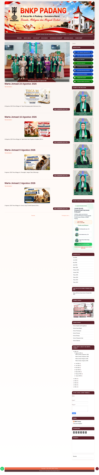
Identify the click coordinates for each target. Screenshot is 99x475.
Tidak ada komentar (8, 86)
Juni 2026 (75, 260)
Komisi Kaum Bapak (77, 328)
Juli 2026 (75, 257)
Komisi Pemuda (76, 333)
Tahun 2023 (75, 279)
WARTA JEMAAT (27, 38)
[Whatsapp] (2, 468)
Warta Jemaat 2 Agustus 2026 (20, 183)
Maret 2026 (75, 267)
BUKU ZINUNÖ (44, 38)
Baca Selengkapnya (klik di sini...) (61, 109)
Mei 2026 (75, 262)
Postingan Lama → (66, 215)
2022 (75, 384)
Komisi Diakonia (76, 340)
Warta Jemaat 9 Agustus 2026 (20, 150)
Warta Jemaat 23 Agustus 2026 (21, 84)
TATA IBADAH (36, 38)
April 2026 (75, 265)
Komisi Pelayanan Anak (78, 338)
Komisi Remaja (76, 335)
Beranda (33, 215)
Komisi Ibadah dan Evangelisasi (80, 325)
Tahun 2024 (75, 277)
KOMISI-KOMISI (78, 38)
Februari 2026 (76, 269)
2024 (75, 380)
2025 (75, 378)
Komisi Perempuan (77, 330)
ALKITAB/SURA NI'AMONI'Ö (56, 38)
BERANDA (19, 38)
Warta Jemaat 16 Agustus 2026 (21, 117)
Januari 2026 (75, 272)
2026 (75, 351)
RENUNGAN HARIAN (68, 38)
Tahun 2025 (75, 274)
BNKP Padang (78, 421)
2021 (75, 386)
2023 (75, 382)
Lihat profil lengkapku (77, 423)
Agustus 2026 (79, 353)
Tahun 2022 (75, 282)
